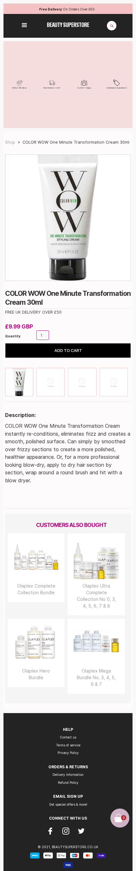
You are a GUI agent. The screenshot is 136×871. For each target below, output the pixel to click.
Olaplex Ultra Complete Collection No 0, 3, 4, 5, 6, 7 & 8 (96, 595)
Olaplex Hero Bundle (36, 674)
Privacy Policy (68, 753)
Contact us (68, 737)
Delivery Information (68, 775)
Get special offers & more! (68, 804)
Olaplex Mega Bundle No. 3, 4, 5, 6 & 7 (96, 677)
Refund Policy (68, 782)
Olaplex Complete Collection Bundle (36, 589)
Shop (10, 142)
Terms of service (68, 745)
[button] (24, 25)
